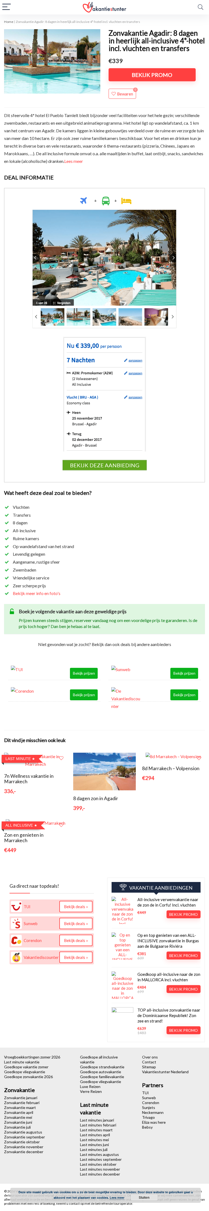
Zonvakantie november (23, 1146)
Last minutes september (101, 1159)
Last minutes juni (94, 1144)
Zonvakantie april (18, 1112)
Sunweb (149, 1097)
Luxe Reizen (90, 1086)
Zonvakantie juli (17, 1127)
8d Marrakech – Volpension (170, 768)
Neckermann (153, 1112)
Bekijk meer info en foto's (36, 593)
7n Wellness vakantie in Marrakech (29, 778)
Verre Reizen (91, 1091)
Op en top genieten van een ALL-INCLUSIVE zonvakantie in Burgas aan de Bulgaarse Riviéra (168, 941)
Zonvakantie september (24, 1137)
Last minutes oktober (98, 1164)
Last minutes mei (94, 1139)
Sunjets (148, 1107)
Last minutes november (100, 1169)
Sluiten (144, 1197)
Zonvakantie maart (20, 1107)
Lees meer (73, 161)
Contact (149, 1062)
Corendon (150, 1102)
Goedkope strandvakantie (102, 1067)
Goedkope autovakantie (100, 1071)
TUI (145, 1092)
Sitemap (149, 1067)
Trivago (148, 1117)
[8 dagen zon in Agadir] (104, 756)
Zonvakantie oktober (22, 1142)
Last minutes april (95, 1134)
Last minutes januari (97, 1120)
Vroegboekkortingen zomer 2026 (32, 1057)
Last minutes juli (93, 1149)
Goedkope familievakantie (102, 1076)
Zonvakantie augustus (23, 1132)
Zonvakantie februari (21, 1102)
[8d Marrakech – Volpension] (173, 756)
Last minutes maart (96, 1130)
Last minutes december (100, 1174)
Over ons (150, 1057)
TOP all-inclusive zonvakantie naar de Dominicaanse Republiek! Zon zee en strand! (168, 1015)
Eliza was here (154, 1122)
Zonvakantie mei (18, 1117)
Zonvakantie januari (20, 1097)
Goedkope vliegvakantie (24, 1071)
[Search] (200, 7)
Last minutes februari (98, 1125)
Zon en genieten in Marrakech (24, 837)
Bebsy (147, 1127)
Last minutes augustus (99, 1154)
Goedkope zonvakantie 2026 (28, 1076)
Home (8, 22)
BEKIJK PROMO (152, 74)
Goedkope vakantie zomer (26, 1067)
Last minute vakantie (21, 1062)
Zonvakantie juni (18, 1122)
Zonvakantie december (23, 1151)
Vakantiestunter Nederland (165, 1071)
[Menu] (6, 7)
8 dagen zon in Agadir (95, 798)
